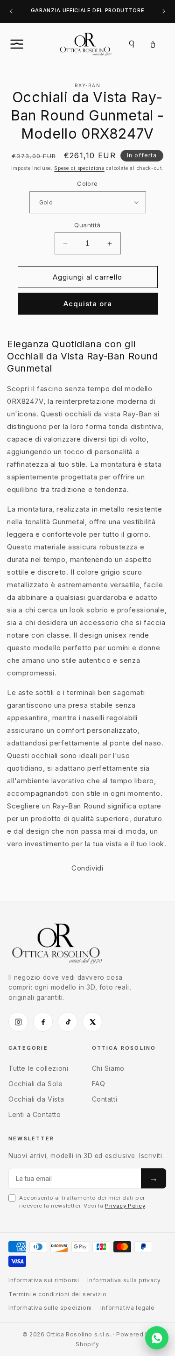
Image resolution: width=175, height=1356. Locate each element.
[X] (92, 1022)
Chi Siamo (108, 1068)
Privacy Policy (125, 1205)
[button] (27, 44)
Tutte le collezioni (38, 1068)
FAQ (98, 1084)
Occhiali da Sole (35, 1084)
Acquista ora (87, 303)
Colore (87, 183)
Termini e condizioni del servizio (57, 1294)
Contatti (105, 1099)
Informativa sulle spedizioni (50, 1307)
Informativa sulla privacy (124, 1280)
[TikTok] (67, 1022)
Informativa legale (127, 1307)
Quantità (87, 225)
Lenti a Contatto (34, 1114)
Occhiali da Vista (36, 1099)
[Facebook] (43, 1022)
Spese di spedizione (79, 168)
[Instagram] (18, 1022)
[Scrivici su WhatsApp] (156, 1337)
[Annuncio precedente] (11, 11)
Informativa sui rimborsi (43, 1280)
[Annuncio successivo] (164, 11)
